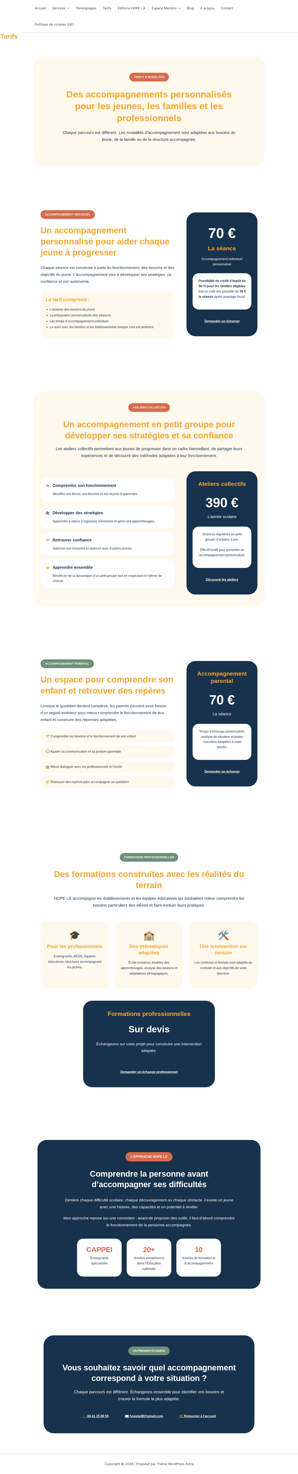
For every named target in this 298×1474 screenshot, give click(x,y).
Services (58, 8)
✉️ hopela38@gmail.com (144, 1416)
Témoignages (86, 8)
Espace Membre (164, 8)
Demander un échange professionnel (149, 1072)
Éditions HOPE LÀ (131, 8)
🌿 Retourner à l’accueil (197, 1416)
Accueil (40, 8)
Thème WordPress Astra (175, 1464)
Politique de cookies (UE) (54, 24)
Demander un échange (222, 321)
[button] (67, 8)
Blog (190, 8)
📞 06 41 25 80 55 (95, 1416)
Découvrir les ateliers (222, 579)
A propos (207, 8)
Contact (227, 8)
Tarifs (107, 8)
